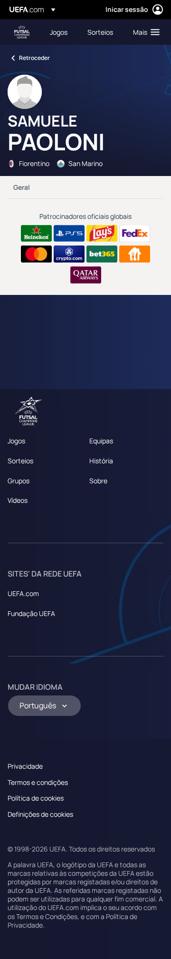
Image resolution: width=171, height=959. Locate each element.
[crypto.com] (69, 254)
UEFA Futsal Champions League (22, 32)
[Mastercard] (36, 254)
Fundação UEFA (31, 613)
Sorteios (20, 460)
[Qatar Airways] (85, 275)
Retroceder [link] (34, 58)
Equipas (101, 440)
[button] (144, 32)
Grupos (18, 480)
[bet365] (101, 254)
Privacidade (25, 766)
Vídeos (18, 500)
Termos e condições (38, 782)
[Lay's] (101, 233)
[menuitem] (60, 32)
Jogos (16, 440)
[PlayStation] (69, 233)
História (101, 460)
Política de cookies (36, 797)
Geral (21, 187)
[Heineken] (36, 233)
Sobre (98, 480)
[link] (59, 32)
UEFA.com (23, 593)
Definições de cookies (40, 814)
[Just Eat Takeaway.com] (134, 254)
